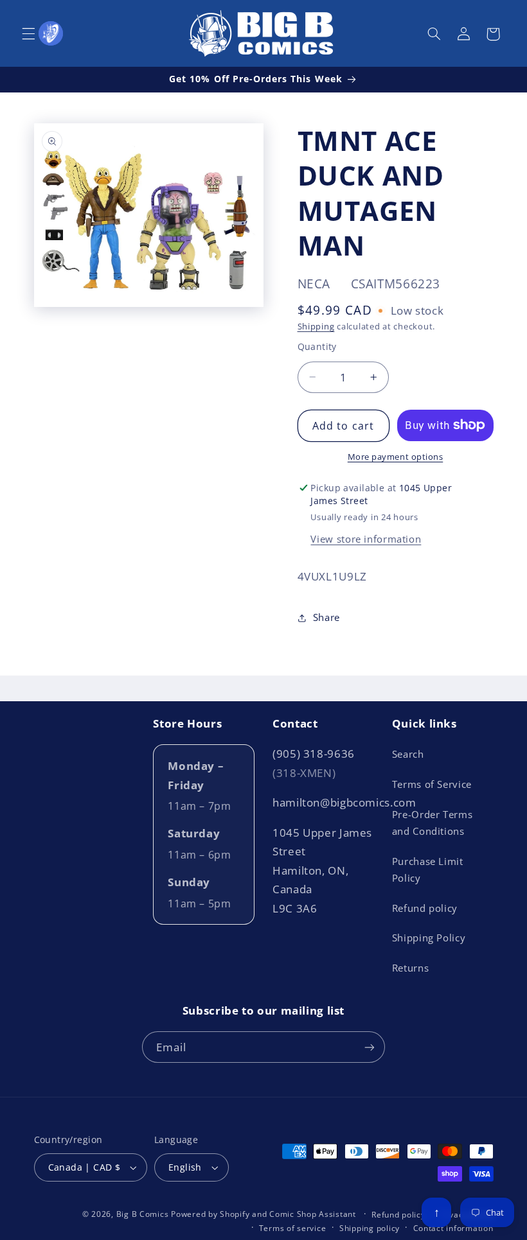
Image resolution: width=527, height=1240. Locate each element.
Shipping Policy (428, 937)
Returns (410, 967)
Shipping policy (369, 1228)
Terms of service (292, 1228)
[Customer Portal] (51, 33)
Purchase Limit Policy (427, 869)
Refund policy (425, 908)
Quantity (317, 346)
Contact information (453, 1228)
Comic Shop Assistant (312, 1214)
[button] (28, 34)
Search (408, 753)
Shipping (316, 326)
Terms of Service (432, 784)
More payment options (395, 456)
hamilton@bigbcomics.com (344, 802)
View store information (365, 538)
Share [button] (326, 617)
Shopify (234, 1214)
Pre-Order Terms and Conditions (432, 822)
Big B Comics (142, 1214)
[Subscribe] (369, 1047)
